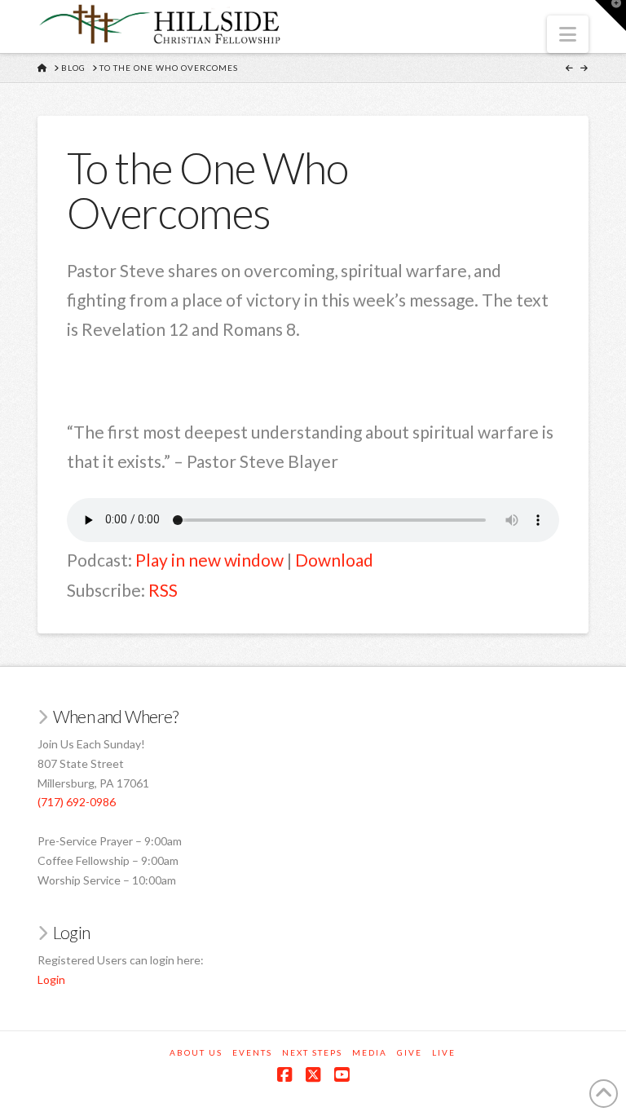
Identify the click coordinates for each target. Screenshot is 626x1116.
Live (444, 1052)
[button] (568, 34)
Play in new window (209, 559)
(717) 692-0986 (76, 802)
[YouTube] (341, 1074)
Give (409, 1052)
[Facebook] (284, 1074)
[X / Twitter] (313, 1074)
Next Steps (312, 1052)
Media (369, 1052)
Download (334, 559)
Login (51, 979)
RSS (163, 590)
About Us (196, 1052)
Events (252, 1052)
